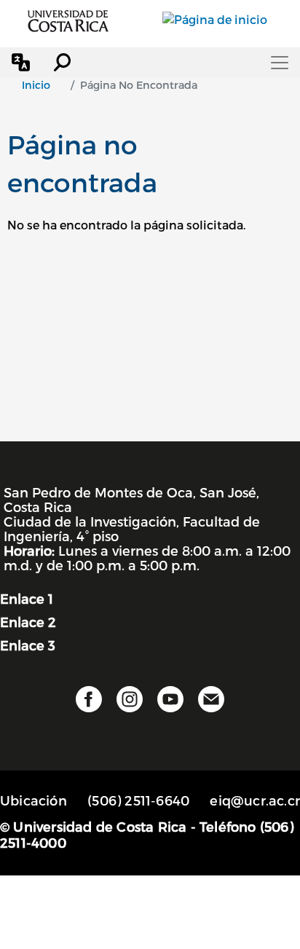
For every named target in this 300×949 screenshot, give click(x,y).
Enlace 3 (27, 645)
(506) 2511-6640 (138, 800)
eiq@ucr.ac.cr (255, 800)
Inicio (36, 85)
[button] (21, 62)
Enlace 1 (26, 598)
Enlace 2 (28, 621)
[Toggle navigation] (279, 62)
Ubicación (33, 800)
